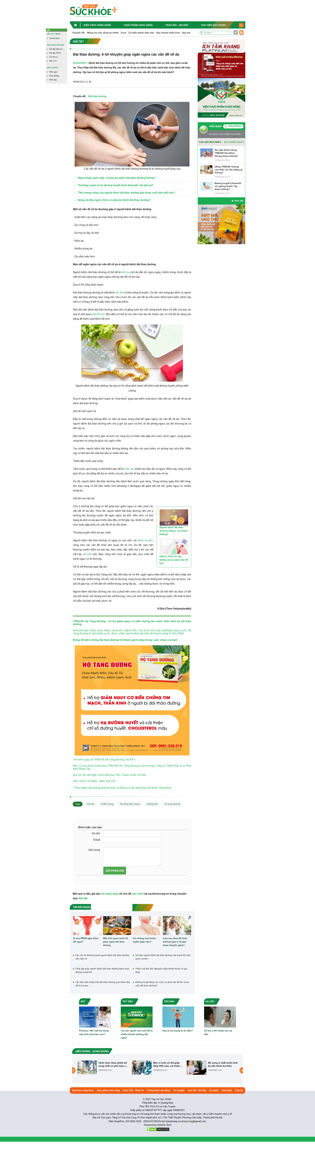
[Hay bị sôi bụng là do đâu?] (178, 1016)
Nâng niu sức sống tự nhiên (103, 32)
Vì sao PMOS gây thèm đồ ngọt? (85, 940)
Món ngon (53, 72)
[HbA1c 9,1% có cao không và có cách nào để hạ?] (173, 547)
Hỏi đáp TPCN (55, 53)
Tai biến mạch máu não (141, 32)
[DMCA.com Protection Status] (157, 1129)
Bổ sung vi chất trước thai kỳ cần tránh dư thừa (168, 1064)
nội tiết (119, 292)
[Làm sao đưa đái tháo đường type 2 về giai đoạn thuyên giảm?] (177, 925)
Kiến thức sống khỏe (97, 25)
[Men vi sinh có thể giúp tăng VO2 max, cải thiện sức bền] (87, 1067)
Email (96, 839)
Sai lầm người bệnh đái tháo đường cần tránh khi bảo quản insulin (162, 957)
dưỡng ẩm (152, 804)
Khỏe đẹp (53, 80)
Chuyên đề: (78, 32)
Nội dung (94, 850)
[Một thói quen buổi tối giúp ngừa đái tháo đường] (117, 925)
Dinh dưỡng (54, 76)
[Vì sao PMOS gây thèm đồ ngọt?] (87, 925)
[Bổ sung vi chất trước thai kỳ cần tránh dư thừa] (142, 1067)
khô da (125, 272)
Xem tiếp (238, 200)
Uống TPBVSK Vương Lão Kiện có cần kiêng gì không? (228, 169)
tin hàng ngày (109, 893)
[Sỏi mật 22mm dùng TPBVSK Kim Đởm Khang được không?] (206, 152)
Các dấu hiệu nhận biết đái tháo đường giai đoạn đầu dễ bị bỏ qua (102, 984)
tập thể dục (98, 314)
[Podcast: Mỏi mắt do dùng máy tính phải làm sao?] (95, 1016)
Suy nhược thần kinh (168, 32)
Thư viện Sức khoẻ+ (213, 25)
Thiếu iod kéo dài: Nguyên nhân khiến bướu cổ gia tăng (161, 970)
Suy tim (186, 32)
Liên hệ (239, 1090)
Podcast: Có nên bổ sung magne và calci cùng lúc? (222, 1064)
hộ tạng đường (172, 804)
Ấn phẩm (214, 1090)
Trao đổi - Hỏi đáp (176, 25)
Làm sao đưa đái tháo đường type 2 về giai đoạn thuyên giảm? (175, 941)
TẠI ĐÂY (130, 759)
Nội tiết (83, 898)
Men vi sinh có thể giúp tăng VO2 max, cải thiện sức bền (111, 1064)
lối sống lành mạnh (130, 804)
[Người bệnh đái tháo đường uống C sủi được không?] (173, 517)
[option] (102, 1067)
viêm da (129, 468)
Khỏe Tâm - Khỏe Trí (133, 1090)
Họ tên (96, 833)
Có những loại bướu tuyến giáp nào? (144, 940)
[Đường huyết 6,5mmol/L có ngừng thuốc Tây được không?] (206, 186)
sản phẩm (97, 633)
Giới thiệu (227, 1090)
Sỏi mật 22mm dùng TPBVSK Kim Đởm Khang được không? (226, 153)
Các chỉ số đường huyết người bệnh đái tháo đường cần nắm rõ (102, 957)
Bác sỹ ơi (52, 61)
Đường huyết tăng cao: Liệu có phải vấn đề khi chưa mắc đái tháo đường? (162, 984)
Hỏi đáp (215, 126)
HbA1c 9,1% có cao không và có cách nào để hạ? (173, 560)
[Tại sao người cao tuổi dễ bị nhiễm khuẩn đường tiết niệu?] (137, 1016)
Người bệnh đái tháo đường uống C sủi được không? (173, 531)
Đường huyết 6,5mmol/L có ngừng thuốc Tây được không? (228, 186)
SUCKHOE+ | (80, 63)
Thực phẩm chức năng (138, 25)
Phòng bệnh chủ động (158, 1090)
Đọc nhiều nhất (234, 142)
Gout (123, 32)
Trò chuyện (179, 1090)
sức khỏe (138, 893)
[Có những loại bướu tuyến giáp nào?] (147, 925)
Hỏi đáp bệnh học (56, 49)
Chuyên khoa (54, 38)
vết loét (87, 554)
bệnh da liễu (145, 540)
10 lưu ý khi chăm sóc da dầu (218, 1032)
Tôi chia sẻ (53, 57)
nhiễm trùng (107, 804)
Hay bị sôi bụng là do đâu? (177, 1030)
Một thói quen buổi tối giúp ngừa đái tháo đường (115, 941)
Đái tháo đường (97, 96)
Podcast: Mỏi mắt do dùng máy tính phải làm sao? (94, 1032)
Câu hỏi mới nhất (210, 142)
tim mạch (156, 621)
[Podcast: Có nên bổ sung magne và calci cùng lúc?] (196, 1067)
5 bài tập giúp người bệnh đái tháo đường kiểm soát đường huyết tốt (102, 970)
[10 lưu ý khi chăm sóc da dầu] (220, 1016)
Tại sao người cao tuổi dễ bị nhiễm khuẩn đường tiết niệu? (137, 1034)
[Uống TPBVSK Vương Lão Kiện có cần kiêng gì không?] (206, 169)
